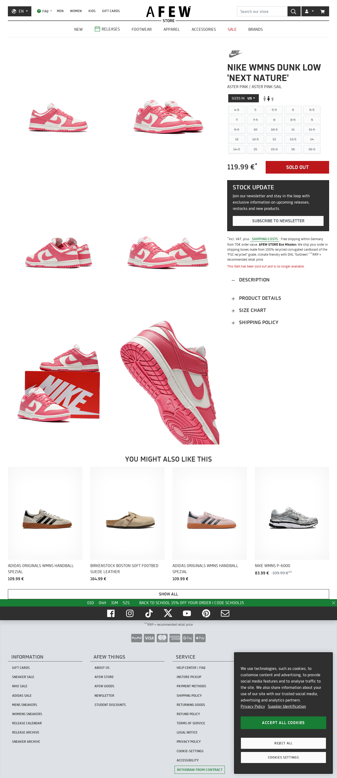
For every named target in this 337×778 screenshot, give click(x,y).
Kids (92, 11)
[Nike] (235, 53)
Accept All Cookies (283, 722)
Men (60, 11)
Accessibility (188, 760)
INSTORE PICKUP (189, 677)
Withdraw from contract (199, 769)
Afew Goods (104, 686)
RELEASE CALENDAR (27, 723)
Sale (232, 29)
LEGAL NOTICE (187, 732)
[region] (283, 713)
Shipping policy (258, 323)
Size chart (252, 310)
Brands (255, 29)
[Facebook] (111, 613)
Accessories (204, 29)
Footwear (142, 29)
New (78, 29)
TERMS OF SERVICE (191, 723)
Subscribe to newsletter (278, 221)
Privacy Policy (253, 706)
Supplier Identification (287, 706)
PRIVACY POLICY (189, 742)
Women (76, 11)
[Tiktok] (149, 613)
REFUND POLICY (188, 714)
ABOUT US (102, 668)
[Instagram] (130, 613)
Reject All (283, 743)
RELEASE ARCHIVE (25, 732)
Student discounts (110, 705)
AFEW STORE (168, 11)
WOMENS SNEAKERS (27, 714)
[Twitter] (168, 613)
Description (254, 280)
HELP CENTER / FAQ (191, 668)
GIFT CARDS (111, 11)
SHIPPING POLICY (189, 696)
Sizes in (242, 98)
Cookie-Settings (190, 751)
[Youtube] (187, 613)
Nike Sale (19, 686)
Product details (259, 298)
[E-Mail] (225, 613)
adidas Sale (22, 696)
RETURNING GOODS (191, 705)
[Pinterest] (207, 613)
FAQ (45, 11)
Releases (111, 29)
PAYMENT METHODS (191, 686)
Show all (168, 594)
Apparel (171, 29)
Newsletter (104, 696)
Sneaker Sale (23, 677)
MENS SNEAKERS (24, 705)
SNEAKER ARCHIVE (26, 742)
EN (21, 11)
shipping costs (265, 239)
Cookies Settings (283, 757)
